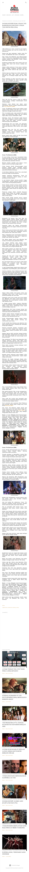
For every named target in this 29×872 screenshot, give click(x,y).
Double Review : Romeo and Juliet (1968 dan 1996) (12, 802)
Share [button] (3, 605)
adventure (10, 607)
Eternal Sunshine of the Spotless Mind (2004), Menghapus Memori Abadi (14, 697)
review (17, 607)
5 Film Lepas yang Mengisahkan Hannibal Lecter (14, 777)
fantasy (14, 607)
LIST (13, 15)
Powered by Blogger (15, 865)
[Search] (26, 2)
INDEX (4, 15)
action (6, 607)
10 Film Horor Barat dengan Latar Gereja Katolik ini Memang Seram (13, 751)
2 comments (8, 701)
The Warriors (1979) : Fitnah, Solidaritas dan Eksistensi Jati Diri (14, 724)
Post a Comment (9, 673)
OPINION (16, 15)
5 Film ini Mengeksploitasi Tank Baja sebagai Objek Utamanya (14, 827)
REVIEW (8, 15)
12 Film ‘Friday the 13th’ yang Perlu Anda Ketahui (13, 670)
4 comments (8, 856)
